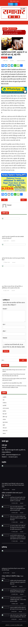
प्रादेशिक (4, 411)
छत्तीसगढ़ (4, 403)
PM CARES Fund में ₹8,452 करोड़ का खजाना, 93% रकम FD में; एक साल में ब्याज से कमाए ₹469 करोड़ (13, 485)
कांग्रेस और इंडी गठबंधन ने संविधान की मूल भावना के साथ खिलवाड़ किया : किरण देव (18, 616)
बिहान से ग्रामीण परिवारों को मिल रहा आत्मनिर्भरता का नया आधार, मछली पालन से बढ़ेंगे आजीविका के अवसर (14, 386)
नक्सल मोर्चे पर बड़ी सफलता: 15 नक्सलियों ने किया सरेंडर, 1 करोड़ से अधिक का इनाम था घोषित (18, 599)
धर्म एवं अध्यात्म (6, 408)
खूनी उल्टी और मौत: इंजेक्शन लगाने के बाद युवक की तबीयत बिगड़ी (13, 259)
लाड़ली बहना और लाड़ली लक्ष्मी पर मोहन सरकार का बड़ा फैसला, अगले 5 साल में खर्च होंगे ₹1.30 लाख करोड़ (17, 499)
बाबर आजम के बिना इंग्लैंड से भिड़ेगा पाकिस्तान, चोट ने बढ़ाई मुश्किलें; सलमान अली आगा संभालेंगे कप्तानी (17, 508)
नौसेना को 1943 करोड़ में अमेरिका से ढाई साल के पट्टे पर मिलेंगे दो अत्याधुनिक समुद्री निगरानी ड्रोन (18, 518)
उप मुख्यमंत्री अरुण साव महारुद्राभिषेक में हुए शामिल (12, 383)
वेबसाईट (5, 338)
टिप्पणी (5, 309)
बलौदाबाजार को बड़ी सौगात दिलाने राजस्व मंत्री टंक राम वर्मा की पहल (13, 569)
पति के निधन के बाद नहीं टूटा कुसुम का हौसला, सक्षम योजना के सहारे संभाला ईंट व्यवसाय (14, 379)
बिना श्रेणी (4, 414)
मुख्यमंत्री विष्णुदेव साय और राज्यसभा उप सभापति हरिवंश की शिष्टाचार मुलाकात (17, 591)
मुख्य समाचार (4, 57)
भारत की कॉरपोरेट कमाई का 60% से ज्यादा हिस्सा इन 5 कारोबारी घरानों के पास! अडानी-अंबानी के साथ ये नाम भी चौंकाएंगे (18, 537)
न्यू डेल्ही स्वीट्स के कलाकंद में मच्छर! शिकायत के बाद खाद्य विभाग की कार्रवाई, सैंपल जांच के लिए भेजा (13, 375)
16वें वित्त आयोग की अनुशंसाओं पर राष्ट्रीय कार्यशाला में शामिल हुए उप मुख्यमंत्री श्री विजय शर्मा (18, 582)
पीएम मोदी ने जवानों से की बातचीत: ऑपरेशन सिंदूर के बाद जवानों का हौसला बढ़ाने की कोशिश (6, 200)
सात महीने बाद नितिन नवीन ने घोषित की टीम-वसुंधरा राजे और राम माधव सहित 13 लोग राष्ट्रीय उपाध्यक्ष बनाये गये (17, 527)
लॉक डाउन (5, 428)
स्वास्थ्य (4, 433)
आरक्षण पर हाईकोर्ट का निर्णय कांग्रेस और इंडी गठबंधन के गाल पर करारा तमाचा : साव (18, 608)
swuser (12, 60)
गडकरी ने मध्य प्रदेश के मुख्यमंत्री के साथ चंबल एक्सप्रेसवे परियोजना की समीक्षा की (13, 237)
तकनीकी (4, 406)
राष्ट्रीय (10, 57)
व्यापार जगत (5, 431)
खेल (3, 400)
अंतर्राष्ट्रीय (4, 397)
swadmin (13, 240)
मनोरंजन (4, 420)
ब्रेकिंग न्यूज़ (5, 417)
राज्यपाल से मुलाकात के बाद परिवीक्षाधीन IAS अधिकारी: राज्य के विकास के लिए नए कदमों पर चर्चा (24, 200)
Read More (8, 495)
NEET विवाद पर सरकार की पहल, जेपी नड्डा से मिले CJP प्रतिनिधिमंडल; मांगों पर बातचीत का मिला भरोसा (12, 287)
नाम (4, 325)
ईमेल (4, 331)
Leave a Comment (21, 60)
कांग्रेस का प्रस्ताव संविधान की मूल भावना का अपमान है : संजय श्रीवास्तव (13, 370)
